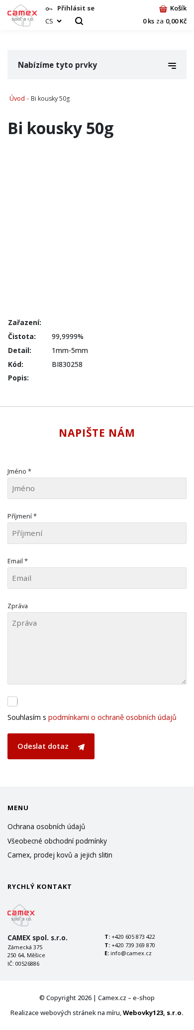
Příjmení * (22, 516)
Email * (17, 560)
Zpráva (17, 605)
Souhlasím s (92, 717)
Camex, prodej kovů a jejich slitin (59, 854)
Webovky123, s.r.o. (153, 1012)
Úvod (17, 98)
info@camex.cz (131, 953)
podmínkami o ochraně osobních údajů (112, 717)
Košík (178, 7)
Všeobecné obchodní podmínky (57, 841)
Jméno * (19, 471)
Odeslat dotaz (44, 746)
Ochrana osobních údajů (46, 826)
